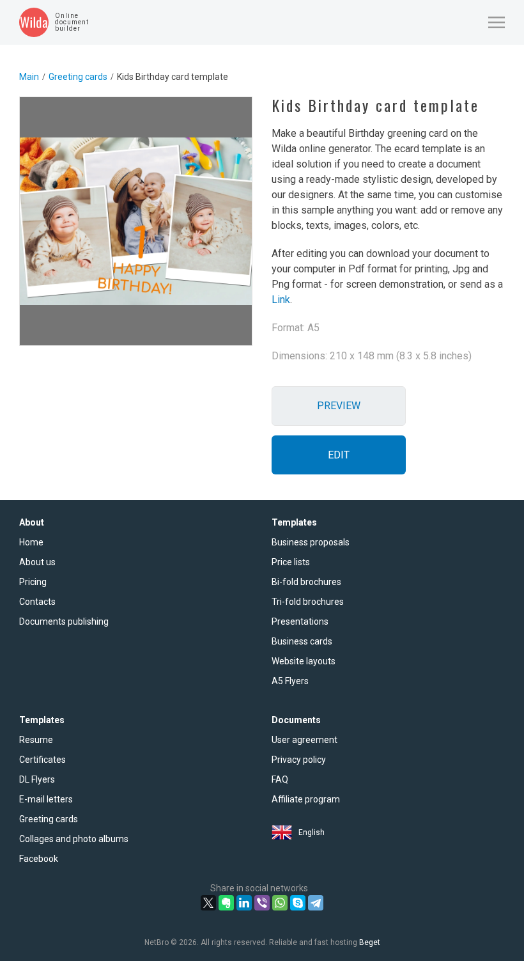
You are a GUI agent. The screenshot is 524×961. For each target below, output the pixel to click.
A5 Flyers (290, 681)
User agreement (304, 740)
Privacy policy (299, 759)
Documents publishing (64, 621)
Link (281, 299)
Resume (36, 740)
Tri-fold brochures (308, 602)
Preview (338, 406)
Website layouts (303, 661)
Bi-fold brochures (306, 582)
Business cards (302, 641)
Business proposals (311, 542)
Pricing (33, 582)
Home (31, 542)
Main (29, 77)
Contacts (37, 602)
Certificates (42, 759)
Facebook (38, 859)
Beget (369, 942)
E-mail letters (46, 799)
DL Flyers (37, 779)
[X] (208, 902)
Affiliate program (306, 799)
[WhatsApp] (280, 902)
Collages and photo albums (73, 839)
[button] (496, 22)
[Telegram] (315, 902)
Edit (339, 455)
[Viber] (262, 902)
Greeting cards (78, 77)
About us (37, 562)
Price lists (291, 562)
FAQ (280, 779)
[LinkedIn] (244, 902)
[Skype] (297, 902)
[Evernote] (226, 902)
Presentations (300, 621)
